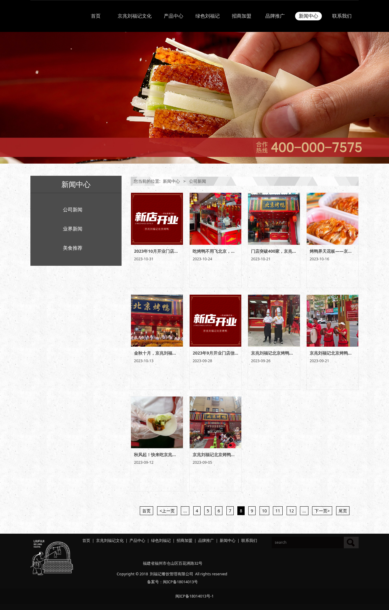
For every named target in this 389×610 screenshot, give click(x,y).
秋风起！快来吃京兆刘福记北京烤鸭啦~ (171, 454)
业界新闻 (72, 228)
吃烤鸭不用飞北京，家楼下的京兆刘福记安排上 (237, 251)
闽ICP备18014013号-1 (194, 596)
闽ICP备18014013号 (180, 581)
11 (277, 511)
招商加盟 (241, 16)
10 (264, 511)
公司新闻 (72, 209)
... (185, 511)
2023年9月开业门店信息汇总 (220, 353)
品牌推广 (275, 16)
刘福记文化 (114, 540)
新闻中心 (308, 16)
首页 (96, 16)
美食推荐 (72, 247)
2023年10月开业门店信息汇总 (162, 251)
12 (291, 511)
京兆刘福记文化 (135, 16)
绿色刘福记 (207, 16)
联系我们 (342, 16)
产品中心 (173, 16)
